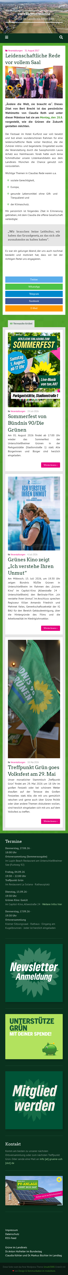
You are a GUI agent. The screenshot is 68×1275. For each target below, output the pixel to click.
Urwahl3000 (49, 1266)
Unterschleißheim (34, 14)
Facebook (34, 301)
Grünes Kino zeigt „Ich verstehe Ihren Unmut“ (31, 566)
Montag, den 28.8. (51, 117)
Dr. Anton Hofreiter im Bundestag (23, 1251)
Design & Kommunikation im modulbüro (36, 1270)
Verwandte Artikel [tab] (22, 323)
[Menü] (6, 37)
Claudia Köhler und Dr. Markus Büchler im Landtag (33, 1255)
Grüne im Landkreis (16, 1247)
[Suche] (61, 37)
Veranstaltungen (15, 50)
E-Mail (34, 308)
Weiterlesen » (50, 465)
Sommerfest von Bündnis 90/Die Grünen (27, 423)
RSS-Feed (10, 1238)
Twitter (34, 279)
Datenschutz (12, 1234)
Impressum (11, 1230)
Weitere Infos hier (52, 904)
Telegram (34, 294)
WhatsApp (34, 286)
